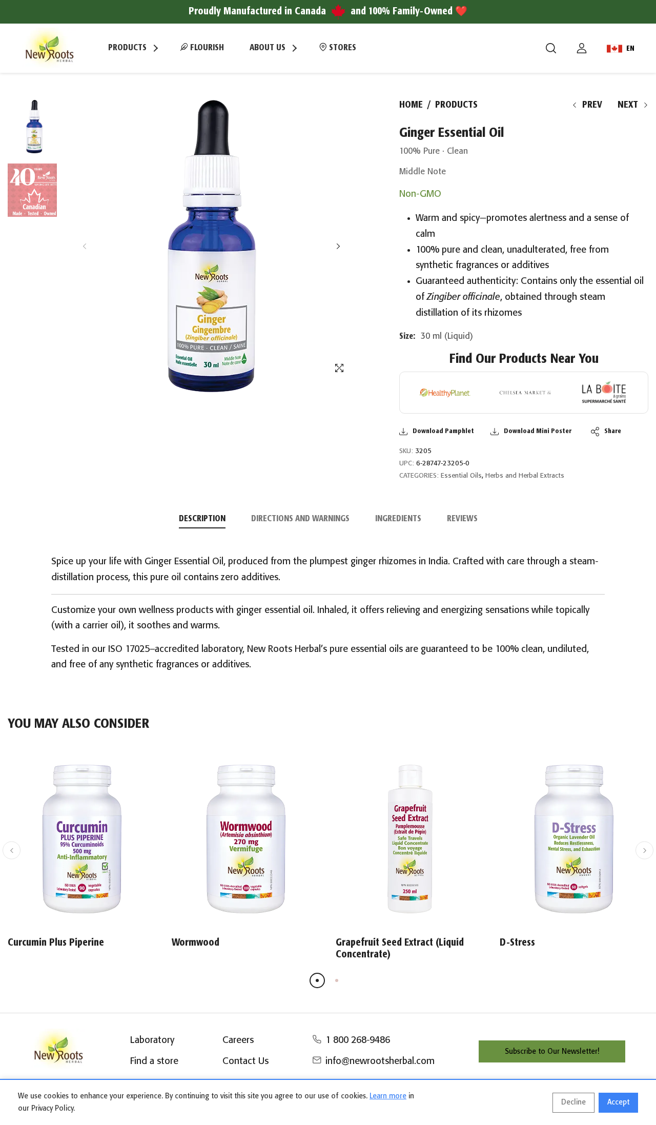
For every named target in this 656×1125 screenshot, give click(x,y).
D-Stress (517, 943)
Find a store (154, 1061)
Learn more (388, 1096)
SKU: (406, 451)
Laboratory (152, 1040)
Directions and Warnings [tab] (300, 519)
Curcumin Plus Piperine (56, 943)
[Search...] (551, 48)
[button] (338, 246)
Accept (618, 1102)
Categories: (419, 476)
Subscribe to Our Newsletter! (552, 1051)
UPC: (406, 463)
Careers (238, 1040)
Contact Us (245, 1061)
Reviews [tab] (462, 519)
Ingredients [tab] (398, 519)
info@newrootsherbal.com (380, 1061)
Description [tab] (202, 519)
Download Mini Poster (537, 431)
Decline (573, 1102)
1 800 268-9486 (357, 1040)
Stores (341, 48)
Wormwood (195, 943)
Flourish (206, 48)
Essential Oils (461, 476)
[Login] (581, 48)
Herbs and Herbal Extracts (524, 476)
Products (456, 105)
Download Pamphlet (443, 431)
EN (630, 48)
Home (411, 105)
